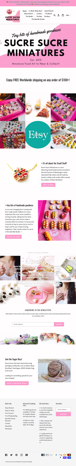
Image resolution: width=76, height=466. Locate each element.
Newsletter (8, 426)
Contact (7, 423)
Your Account (9, 413)
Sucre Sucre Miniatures (15, 461)
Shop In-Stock (9, 410)
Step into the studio (13, 237)
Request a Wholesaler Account (17, 383)
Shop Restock (9, 408)
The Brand (38, 297)
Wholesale (8, 429)
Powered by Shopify (27, 461)
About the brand (48, 185)
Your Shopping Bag (11, 416)
